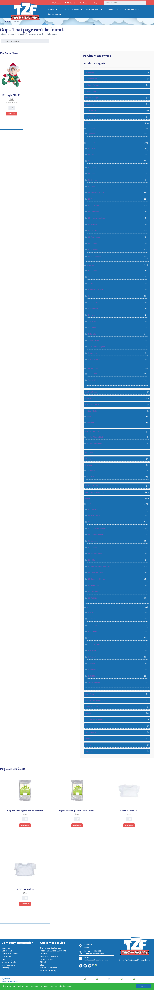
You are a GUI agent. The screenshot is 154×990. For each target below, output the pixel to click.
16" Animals (91, 143)
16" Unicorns (93, 243)
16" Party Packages (92, 85)
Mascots (88, 465)
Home (9, 21)
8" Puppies (92, 328)
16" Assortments (91, 79)
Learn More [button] (67, 986)
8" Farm (91, 296)
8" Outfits (90, 607)
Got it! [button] (143, 986)
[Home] (25, 11)
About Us (6, 948)
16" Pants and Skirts (95, 573)
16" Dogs (91, 173)
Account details (9, 962)
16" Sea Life (92, 231)
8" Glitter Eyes (93, 302)
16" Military (92, 560)
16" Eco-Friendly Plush (95, 437)
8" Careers (92, 619)
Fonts (89, 416)
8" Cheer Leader (94, 625)
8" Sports (91, 663)
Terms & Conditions (49, 956)
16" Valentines (93, 250)
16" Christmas (93, 161)
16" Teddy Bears (94, 237)
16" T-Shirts (92, 598)
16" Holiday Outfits (95, 553)
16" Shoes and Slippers (96, 579)
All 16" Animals (90, 110)
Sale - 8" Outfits (94, 682)
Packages (75, 9)
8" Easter (91, 283)
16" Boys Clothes (94, 515)
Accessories (89, 104)
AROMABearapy (91, 392)
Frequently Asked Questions (53, 950)
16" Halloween (93, 212)
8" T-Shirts (92, 676)
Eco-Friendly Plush (92, 9)
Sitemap (5, 967)
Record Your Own (91, 707)
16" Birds (91, 148)
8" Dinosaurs (92, 277)
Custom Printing (91, 411)
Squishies (91, 134)
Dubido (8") (92, 380)
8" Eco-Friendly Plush (94, 443)
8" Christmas (92, 270)
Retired (88, 713)
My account (6, 979)
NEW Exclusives (93, 368)
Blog (42, 965)
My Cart (70, 3)
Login (96, 3)
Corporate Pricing (10, 953)
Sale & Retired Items (92, 732)
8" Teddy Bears (93, 340)
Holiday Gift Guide (92, 459)
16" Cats (91, 154)
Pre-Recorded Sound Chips (95, 700)
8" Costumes (92, 631)
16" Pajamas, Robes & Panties (99, 566)
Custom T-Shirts (112, 9)
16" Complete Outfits (96, 534)
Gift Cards (89, 452)
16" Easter (91, 186)
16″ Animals (91, 470)
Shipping (44, 962)
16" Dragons (92, 180)
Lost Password (8, 965)
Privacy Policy (144, 960)
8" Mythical (92, 321)
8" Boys (90, 612)
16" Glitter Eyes (93, 205)
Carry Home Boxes (92, 404)
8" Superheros (93, 669)
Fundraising (7, 959)
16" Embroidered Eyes (96, 192)
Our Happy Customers (50, 948)
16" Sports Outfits (94, 585)
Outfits (63, 9)
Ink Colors (90, 422)
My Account (56, 3)
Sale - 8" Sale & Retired (93, 726)
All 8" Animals (90, 117)
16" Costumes (93, 541)
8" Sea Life (92, 334)
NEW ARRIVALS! (91, 486)
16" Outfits (91, 504)
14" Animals (91, 128)
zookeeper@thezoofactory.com (96, 960)
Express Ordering (54, 14)
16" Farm (91, 199)
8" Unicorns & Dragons (96, 347)
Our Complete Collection (94, 492)
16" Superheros (93, 592)
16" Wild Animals (94, 256)
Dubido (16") (92, 374)
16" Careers (92, 522)
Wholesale (6, 956)
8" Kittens (91, 315)
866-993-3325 (98, 954)
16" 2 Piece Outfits (95, 509)
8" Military (92, 650)
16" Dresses (92, 547)
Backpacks (89, 398)
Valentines (89, 751)
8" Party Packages (92, 98)
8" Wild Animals (94, 359)
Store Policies (46, 959)
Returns (43, 953)
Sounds (88, 738)
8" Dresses (92, 638)
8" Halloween (93, 308)
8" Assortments (91, 91)
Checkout (83, 3)
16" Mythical (92, 224)
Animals (51, 9)
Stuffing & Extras (130, 9)
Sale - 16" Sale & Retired (94, 719)
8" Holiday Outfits (94, 644)
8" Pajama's (92, 657)
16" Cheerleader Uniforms (97, 528)
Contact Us (7, 950)
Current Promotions (49, 967)
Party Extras (89, 694)
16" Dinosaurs (93, 167)
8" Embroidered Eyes (95, 289)
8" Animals (90, 265)
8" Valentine (92, 353)
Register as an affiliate (9, 981)
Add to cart (11, 113)
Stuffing (88, 745)
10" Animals (89, 72)
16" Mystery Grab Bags (96, 218)
